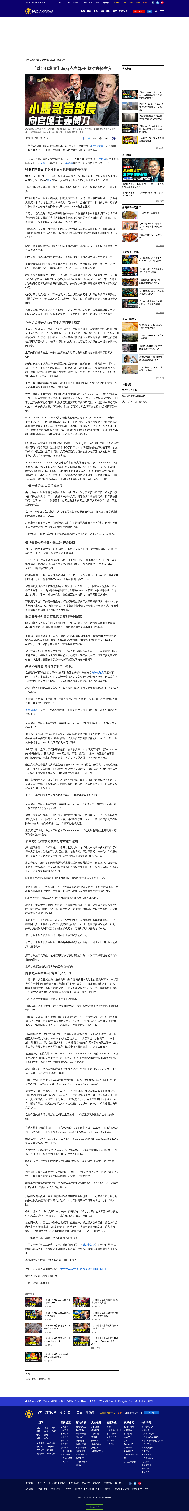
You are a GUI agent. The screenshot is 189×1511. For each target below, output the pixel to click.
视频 (89, 11)
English (112, 1401)
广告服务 (97, 1483)
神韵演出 (40, 1453)
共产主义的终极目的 (150, 1437)
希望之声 (79, 1489)
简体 (90, 3)
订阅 (151, 1413)
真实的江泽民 (147, 1447)
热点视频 (51, 1443)
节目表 (78, 1412)
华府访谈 (64, 1447)
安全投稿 (86, 1483)
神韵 (61, 3)
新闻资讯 (50, 1412)
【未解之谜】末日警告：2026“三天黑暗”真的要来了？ (150, 260)
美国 (38, 1431)
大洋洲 (62, 1401)
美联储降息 (97, 672)
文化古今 (95, 1447)
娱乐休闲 (129, 1422)
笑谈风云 (95, 1430)
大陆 (38, 1438)
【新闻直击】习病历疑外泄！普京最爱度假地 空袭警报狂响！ (150, 129)
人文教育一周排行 (131, 252)
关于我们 (42, 1483)
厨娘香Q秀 (128, 1451)
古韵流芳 (95, 1433)
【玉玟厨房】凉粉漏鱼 (149, 213)
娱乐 (54, 1428)
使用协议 (75, 1483)
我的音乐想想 (130, 1461)
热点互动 (80, 1430)
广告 (124, 3)
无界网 (126, 1489)
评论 (38, 1435)
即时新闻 (40, 1447)
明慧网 (108, 1489)
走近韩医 (110, 1444)
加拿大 (46, 1401)
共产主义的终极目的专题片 (134, 401)
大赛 (68, 3)
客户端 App (120, 1483)
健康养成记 (111, 1437)
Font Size (107, 138)
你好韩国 (128, 1433)
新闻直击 (64, 1441)
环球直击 (64, 1430)
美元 (31, 169)
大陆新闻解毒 (82, 1461)
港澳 (46, 1428)
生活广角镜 (129, 1427)
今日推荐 (126, 155)
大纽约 (38, 1401)
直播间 (90, 1412)
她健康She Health (114, 1430)
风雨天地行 (146, 1454)
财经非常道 (56, 60)
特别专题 (126, 384)
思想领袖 (80, 1441)
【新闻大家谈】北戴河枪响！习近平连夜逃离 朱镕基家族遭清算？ (150, 95)
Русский (133, 1401)
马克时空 (80, 1458)
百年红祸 (145, 1451)
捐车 (138, 3)
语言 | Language (102, 3)
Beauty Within (130, 1444)
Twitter (157, 2)
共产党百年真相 (148, 1433)
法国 (77, 1401)
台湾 (46, 1431)
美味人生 (128, 1441)
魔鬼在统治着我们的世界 (133, 396)
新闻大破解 (81, 1444)
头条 (95, 11)
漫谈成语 (95, 1441)
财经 (46, 1435)
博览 (114, 11)
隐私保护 (64, 1483)
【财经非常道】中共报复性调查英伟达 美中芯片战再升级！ (104, 1341)
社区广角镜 (65, 1454)
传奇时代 (145, 1430)
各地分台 (76, 3)
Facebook (153, 2)
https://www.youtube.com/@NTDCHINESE (83, 1269)
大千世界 (128, 1447)
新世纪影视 (137, 1489)
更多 (147, 1489)
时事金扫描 (81, 1433)
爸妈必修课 (96, 1444)
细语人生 (80, 1465)
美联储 (102, 159)
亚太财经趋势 (66, 1458)
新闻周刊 (64, 1444)
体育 (54, 1431)
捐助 (131, 3)
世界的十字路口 (83, 1454)
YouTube (162, 2)
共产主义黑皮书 (129, 390)
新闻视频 (66, 1422)
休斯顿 (70, 1401)
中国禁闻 (64, 1433)
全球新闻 (64, 1427)
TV (150, 11)
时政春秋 (80, 1437)
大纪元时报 (55, 1489)
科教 (46, 1438)
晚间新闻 (64, 1437)
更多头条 (160, 148)
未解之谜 (95, 1427)
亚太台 (92, 1401)
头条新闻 (126, 68)
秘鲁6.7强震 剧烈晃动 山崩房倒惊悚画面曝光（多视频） (151, 107)
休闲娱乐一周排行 (131, 207)
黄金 (42, 163)
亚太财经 (64, 1461)
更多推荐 (160, 201)
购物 (145, 3)
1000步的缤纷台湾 (131, 1456)
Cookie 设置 (94, 1507)
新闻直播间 (139, 11)
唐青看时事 (81, 1451)
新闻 (83, 11)
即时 (108, 11)
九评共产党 (146, 1444)
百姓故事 (145, 1461)
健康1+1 (110, 1427)
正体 (85, 3)
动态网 (117, 1489)
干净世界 (68, 1489)
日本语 (142, 1401)
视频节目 (35, 60)
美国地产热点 (97, 1451)
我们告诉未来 (147, 1427)
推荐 (102, 11)
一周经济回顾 (66, 1451)
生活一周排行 (129, 319)
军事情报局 (81, 1447)
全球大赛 (51, 1453)
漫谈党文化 (146, 1465)
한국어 (151, 1401)
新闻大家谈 (81, 1427)
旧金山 (84, 1401)
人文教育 (96, 1422)
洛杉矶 (54, 1401)
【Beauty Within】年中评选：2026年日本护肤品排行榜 (150, 226)
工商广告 (145, 1472)
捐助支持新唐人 (107, 1413)
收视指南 (53, 1483)
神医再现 (110, 1441)
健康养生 (112, 1422)
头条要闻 (40, 1443)
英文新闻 (115, 3)
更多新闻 (160, 246)
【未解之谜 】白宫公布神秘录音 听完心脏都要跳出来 (150, 304)
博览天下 (40, 1450)
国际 (38, 1428)
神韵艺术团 (42, 1489)
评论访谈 (123, 11)
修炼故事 (145, 1468)
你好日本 (128, 1430)
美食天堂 (128, 1437)
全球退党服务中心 (93, 1489)
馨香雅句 (95, 1437)
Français (122, 1401)
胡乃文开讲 (111, 1433)
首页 (27, 60)
